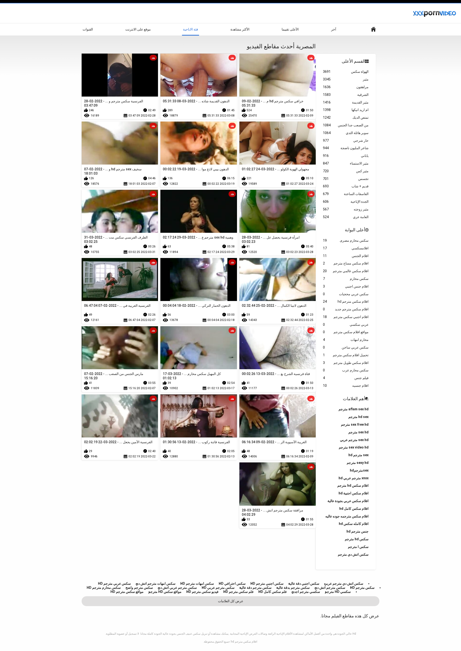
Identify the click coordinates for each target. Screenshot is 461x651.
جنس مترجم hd (357, 531)
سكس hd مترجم (357, 539)
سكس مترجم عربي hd (218, 588)
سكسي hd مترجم (338, 592)
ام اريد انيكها (346, 110)
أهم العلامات (354, 398)
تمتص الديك (346, 117)
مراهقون (346, 87)
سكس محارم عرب (346, 370)
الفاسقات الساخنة (346, 194)
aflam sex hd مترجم (354, 409)
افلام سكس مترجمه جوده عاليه (347, 516)
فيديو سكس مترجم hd (202, 592)
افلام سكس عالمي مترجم (346, 271)
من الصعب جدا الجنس (346, 125)
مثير (346, 79)
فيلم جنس (346, 378)
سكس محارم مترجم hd (104, 588)
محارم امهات (346, 340)
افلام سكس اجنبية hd (354, 493)
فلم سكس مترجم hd (238, 592)
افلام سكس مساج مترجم (346, 263)
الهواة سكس (346, 72)
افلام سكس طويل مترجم (346, 363)
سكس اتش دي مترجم (353, 554)
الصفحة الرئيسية (373, 29)
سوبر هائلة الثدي (346, 133)
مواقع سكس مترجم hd (127, 592)
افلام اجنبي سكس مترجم (346, 317)
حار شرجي (346, 140)
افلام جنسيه (346, 385)
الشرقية (346, 95)
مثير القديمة (346, 102)
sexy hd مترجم (358, 463)
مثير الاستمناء (346, 163)
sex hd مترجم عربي (354, 440)
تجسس (346, 179)
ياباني (346, 156)
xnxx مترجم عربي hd (354, 478)
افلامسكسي (346, 248)
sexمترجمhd (359, 470)
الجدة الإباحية (346, 201)
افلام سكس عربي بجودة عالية (348, 501)
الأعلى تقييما (290, 29)
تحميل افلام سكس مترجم (346, 355)
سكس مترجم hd (362, 588)
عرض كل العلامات (230, 601)
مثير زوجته (346, 209)
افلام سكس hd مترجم (353, 485)
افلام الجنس (346, 256)
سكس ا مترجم (358, 547)
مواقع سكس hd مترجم (165, 592)
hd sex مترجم (358, 417)
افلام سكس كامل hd (354, 508)
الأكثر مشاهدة (239, 29)
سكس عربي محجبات (346, 294)
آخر (333, 29)
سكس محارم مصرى (346, 240)
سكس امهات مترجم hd (197, 583)
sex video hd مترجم (354, 447)
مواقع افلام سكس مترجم (346, 332)
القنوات (88, 29)
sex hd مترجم (358, 432)
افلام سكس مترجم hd (346, 301)
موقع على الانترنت (138, 29)
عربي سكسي (346, 324)
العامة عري (346, 217)
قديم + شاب (346, 186)
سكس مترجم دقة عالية (255, 588)
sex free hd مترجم (355, 424)
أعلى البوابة (355, 229)
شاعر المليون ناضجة (346, 148)
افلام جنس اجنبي (346, 286)
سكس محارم (346, 279)
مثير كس (346, 171)
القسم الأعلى (353, 61)
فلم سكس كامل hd (272, 592)
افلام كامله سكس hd (354, 524)
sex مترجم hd (358, 455)
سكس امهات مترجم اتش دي (156, 583)
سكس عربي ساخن (346, 347)
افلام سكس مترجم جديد (346, 309)
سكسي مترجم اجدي (305, 592)
